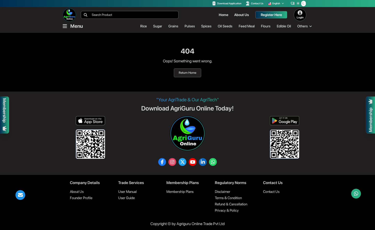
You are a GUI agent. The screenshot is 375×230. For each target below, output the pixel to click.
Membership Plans (180, 192)
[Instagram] (172, 162)
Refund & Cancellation (231, 204)
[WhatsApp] (213, 162)
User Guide (126, 198)
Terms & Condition (228, 198)
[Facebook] (162, 162)
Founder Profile (81, 198)
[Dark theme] (303, 3)
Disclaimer (222, 192)
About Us (77, 192)
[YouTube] (192, 162)
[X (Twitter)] (182, 162)
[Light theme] (298, 3)
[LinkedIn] (203, 162)
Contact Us (271, 192)
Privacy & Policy (227, 210)
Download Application (229, 3)
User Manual (127, 192)
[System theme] (292, 3)
